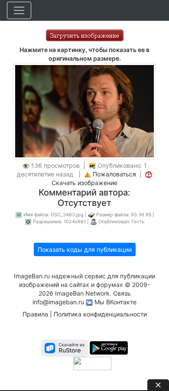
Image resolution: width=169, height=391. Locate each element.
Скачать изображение (84, 182)
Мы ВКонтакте (115, 302)
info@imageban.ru (58, 302)
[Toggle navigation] (19, 10)
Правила (35, 314)
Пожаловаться (114, 174)
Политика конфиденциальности (100, 314)
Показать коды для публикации (85, 249)
